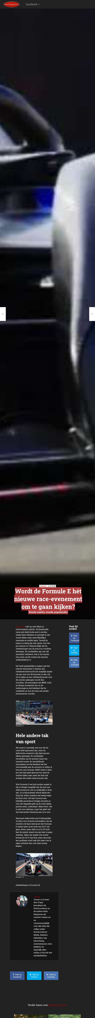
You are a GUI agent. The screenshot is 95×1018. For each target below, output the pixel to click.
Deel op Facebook (17, 975)
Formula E (20, 626)
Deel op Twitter (35, 975)
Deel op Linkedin (51, 975)
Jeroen (37, 896)
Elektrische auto (58, 1005)
